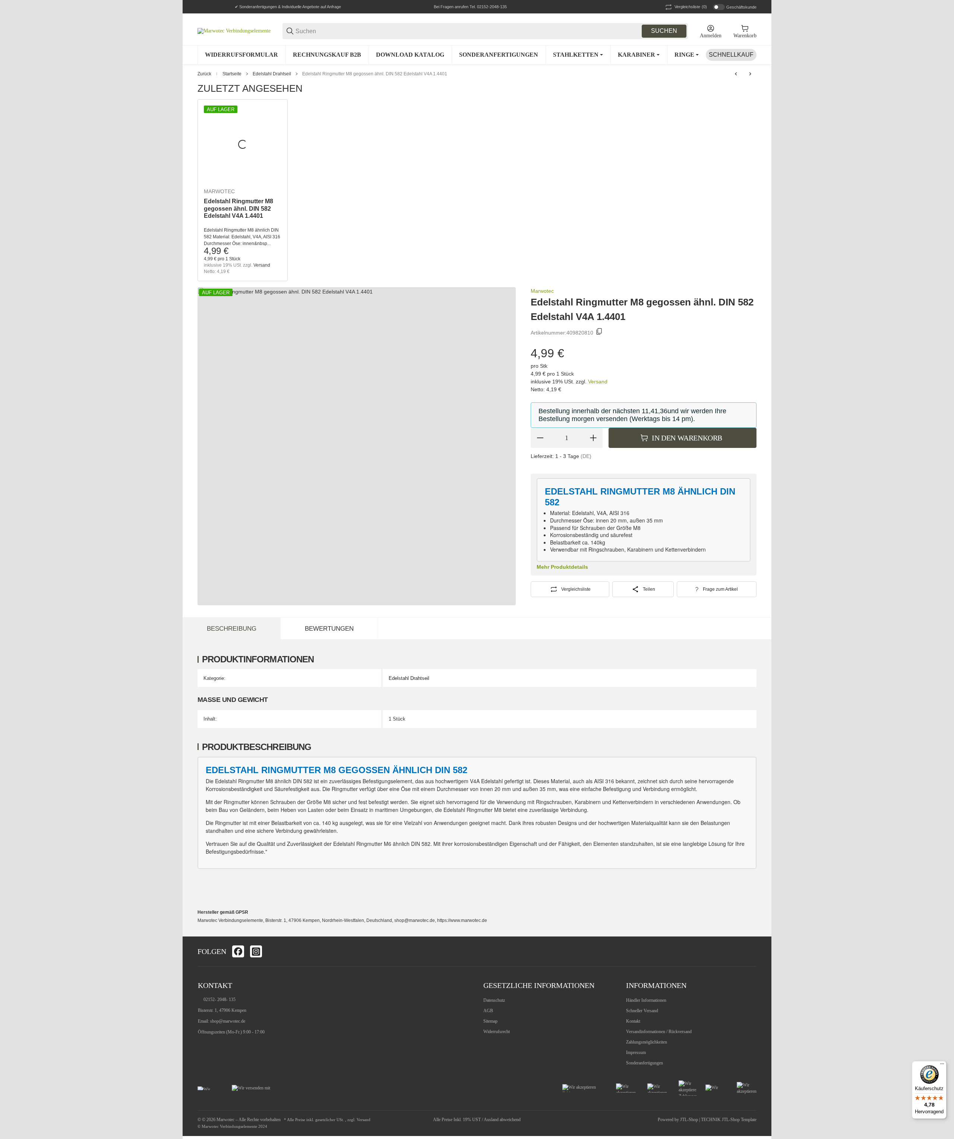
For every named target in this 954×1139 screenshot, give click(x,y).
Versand (261, 265)
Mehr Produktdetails (562, 567)
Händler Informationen (646, 1000)
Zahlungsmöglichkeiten (646, 1042)
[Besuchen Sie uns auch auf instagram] (256, 951)
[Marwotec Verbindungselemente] (234, 31)
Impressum (636, 1052)
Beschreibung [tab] (231, 628)
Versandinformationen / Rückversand (659, 1031)
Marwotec (219, 191)
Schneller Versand (642, 1010)
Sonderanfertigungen (644, 1063)
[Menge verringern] (540, 438)
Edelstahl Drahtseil (272, 74)
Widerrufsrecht (496, 1031)
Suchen (664, 31)
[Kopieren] (599, 332)
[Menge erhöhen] (593, 438)
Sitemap (490, 1021)
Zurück (204, 74)
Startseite (231, 74)
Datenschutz (494, 1000)
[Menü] (942, 1065)
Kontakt (633, 1021)
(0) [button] (691, 6)
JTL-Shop (689, 1119)
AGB (488, 1010)
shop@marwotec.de (227, 1021)
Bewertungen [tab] (329, 628)
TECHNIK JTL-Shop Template (728, 1119)
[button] (750, 951)
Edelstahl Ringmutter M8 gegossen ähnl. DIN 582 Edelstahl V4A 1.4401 (374, 74)
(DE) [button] (586, 456)
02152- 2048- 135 (219, 999)
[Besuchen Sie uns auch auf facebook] (238, 951)
